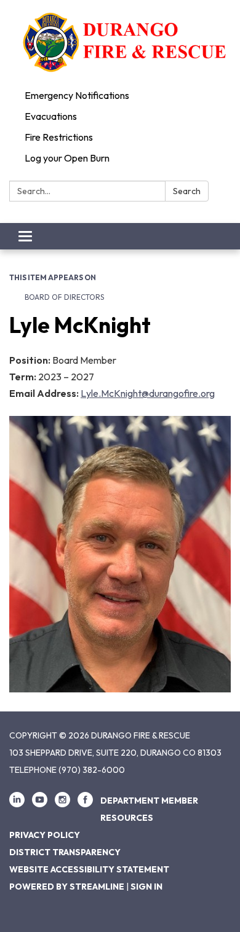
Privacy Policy (44, 834)
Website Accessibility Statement (89, 869)
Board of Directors (64, 297)
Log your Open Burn (67, 158)
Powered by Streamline (66, 886)
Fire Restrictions (59, 137)
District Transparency (65, 852)
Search (187, 191)
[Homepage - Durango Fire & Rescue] (120, 42)
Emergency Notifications (77, 95)
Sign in (146, 886)
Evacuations (51, 116)
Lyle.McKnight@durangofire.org (148, 393)
